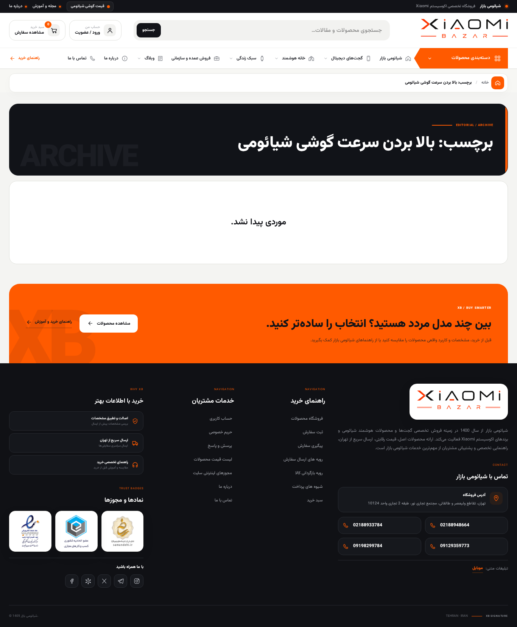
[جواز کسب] (76, 531)
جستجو (148, 30)
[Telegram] (120, 581)
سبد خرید (315, 500)
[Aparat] (88, 581)
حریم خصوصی (220, 432)
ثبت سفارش (313, 432)
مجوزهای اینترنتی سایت (212, 473)
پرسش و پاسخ (220, 446)
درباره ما (15, 6)
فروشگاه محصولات (307, 418)
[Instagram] (136, 581)
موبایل (477, 568)
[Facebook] (71, 581)
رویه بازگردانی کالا (309, 473)
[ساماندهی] (122, 531)
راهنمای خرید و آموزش (53, 322)
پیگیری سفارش (310, 446)
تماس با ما (223, 500)
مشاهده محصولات (113, 323)
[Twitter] (104, 581)
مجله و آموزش (44, 6)
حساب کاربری (221, 418)
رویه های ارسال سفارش (303, 459)
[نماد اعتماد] (30, 531)
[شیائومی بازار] (464, 28)
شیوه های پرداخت (307, 487)
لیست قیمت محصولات (213, 459)
